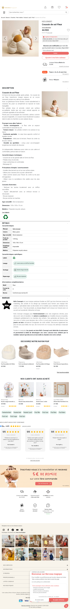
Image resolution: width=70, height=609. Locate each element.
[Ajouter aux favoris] (68, 30)
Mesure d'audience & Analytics (41, 591)
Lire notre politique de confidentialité (41, 582)
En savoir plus (39, 600)
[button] (66, 606)
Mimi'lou (21, 399)
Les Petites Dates (58, 399)
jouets (18, 316)
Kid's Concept (16, 229)
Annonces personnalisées (39, 592)
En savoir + (66, 74)
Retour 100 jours (12, 592)
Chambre (13, 17)
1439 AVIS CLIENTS (26, 426)
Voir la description (46, 27)
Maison (8, 17)
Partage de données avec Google (41, 587)
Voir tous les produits (63, 372)
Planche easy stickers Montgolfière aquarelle (30, 401)
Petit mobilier (19, 17)
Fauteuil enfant (6, 412)
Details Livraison (64, 66)
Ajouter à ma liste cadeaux (55, 58)
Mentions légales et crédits (27, 594)
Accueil (3, 17)
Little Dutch (4, 362)
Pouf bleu (53, 412)
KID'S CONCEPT (47, 21)
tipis (33, 325)
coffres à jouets (43, 320)
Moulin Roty (4, 399)
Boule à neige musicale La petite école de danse (13, 401)
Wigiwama (22, 362)
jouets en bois (18, 308)
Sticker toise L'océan (41, 401)
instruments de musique (45, 325)
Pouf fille (37, 412)
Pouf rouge (13, 416)
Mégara (39, 607)
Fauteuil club (17, 412)
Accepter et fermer (58, 600)
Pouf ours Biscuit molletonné (26, 364)
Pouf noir (22, 416)
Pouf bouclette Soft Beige (43, 364)
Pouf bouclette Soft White (8, 364)
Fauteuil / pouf (27, 17)
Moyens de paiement (21, 592)
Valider (55, 53)
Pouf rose (45, 412)
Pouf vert (5, 416)
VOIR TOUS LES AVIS (35, 460)
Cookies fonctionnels (38, 589)
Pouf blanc (62, 412)
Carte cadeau (5, 592)
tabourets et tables (19, 320)
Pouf (33, 17)
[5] (12, 405)
